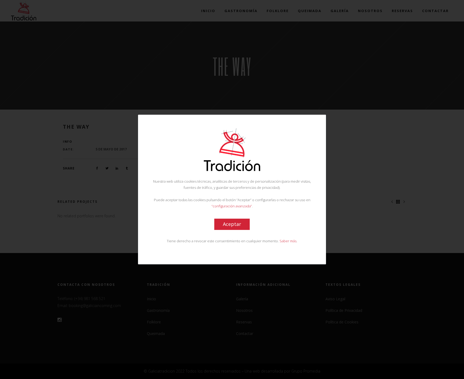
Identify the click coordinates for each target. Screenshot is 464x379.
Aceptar (232, 224)
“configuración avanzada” (232, 206)
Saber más (288, 241)
